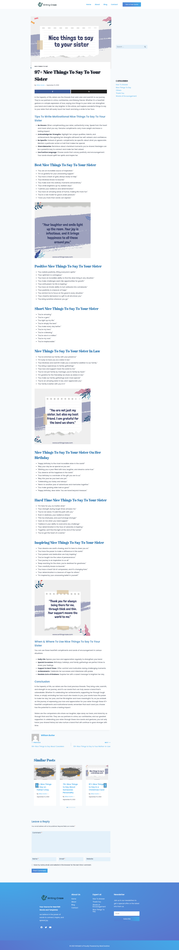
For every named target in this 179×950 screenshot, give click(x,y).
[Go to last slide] (36, 785)
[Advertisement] (131, 29)
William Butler (40, 85)
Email (62, 859)
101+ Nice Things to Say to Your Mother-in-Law (91, 745)
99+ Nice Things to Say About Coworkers (48, 745)
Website (90, 859)
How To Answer (122, 85)
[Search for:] (131, 47)
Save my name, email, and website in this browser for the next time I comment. (62, 865)
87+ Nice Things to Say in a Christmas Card (96, 787)
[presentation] (45, 772)
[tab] (67, 807)
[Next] (105, 785)
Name (35, 859)
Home (88, 4)
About (97, 4)
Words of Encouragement (126, 96)
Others (118, 90)
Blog (105, 4)
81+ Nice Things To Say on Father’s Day (44, 787)
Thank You (120, 93)
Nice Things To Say (41, 66)
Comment (37, 833)
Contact (114, 4)
